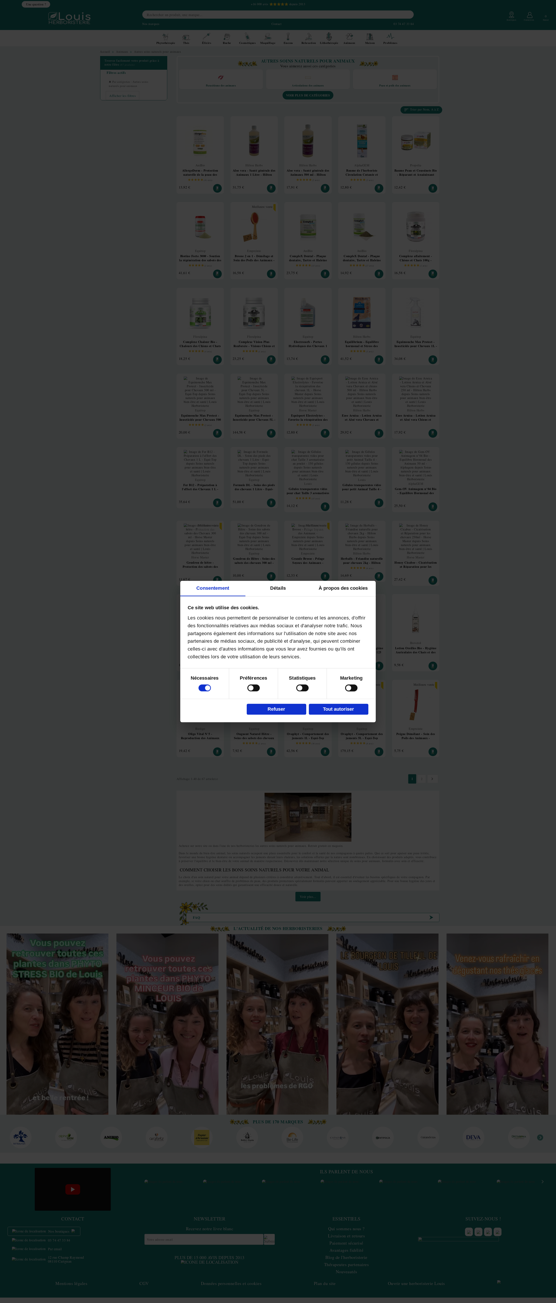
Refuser (276, 709)
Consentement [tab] (212, 588)
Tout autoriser (338, 709)
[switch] (253, 687)
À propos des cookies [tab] (343, 588)
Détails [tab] (278, 588)
